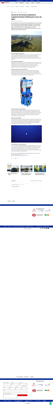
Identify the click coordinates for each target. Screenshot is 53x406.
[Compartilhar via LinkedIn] (15, 158)
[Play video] (26, 134)
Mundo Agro (22, 6)
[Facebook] (46, 228)
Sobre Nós (38, 0)
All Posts (8, 6)
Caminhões (27, 6)
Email (4, 390)
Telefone (12, 382)
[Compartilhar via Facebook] (11, 158)
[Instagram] (44, 228)
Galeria (27, 0)
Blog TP (33, 2)
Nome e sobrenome (6, 382)
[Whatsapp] (41, 228)
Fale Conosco (38, 2)
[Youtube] (48, 228)
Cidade (4, 386)
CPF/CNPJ (16, 386)
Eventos (12, 6)
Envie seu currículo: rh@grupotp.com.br (13, 201)
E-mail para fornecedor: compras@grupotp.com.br (9, 201)
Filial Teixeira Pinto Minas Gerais (12, 174)
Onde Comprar (32, 0)
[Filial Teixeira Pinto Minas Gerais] (13, 168)
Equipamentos (22, 2)
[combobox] (23, 384)
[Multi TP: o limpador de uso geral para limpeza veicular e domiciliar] (27, 168)
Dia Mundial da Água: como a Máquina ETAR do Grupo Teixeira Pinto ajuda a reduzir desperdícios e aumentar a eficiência (40, 174)
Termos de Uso (10, 226)
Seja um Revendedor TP (20, 0)
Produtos (27, 2)
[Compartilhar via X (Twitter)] (13, 158)
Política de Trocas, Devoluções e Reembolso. (19, 226)
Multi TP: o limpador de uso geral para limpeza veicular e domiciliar (26, 174)
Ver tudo (45, 163)
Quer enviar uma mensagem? (7, 393)
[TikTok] (42, 228)
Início (16, 2)
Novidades (17, 6)
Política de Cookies (39, 226)
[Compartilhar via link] (17, 158)
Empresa (10, 386)
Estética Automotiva (34, 6)
